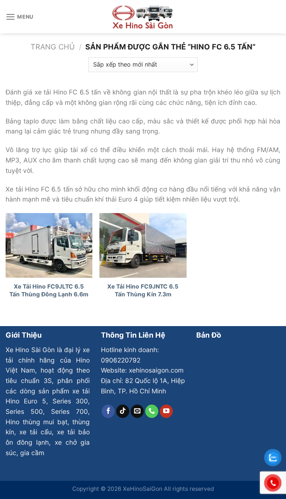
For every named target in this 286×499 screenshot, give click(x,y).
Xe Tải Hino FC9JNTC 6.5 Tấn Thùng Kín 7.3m (142, 290)
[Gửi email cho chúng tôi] (137, 411)
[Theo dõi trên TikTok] (123, 411)
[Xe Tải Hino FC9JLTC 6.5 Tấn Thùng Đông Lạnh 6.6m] (49, 245)
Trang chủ (53, 46)
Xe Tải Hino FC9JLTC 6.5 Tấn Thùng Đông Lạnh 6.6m (48, 290)
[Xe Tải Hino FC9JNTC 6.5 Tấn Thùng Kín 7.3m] (142, 245)
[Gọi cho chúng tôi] (152, 411)
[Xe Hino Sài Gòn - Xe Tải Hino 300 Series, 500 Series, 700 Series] (143, 16)
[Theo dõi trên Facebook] (108, 411)
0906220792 (120, 360)
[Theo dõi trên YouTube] (166, 411)
